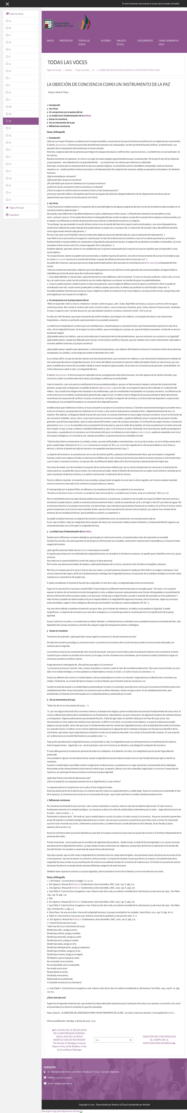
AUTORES (106, 40)
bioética (87, 115)
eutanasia (62, 144)
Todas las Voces (82, 70)
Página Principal (54, 70)
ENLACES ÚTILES (121, 42)
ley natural (61, 259)
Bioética (75, 884)
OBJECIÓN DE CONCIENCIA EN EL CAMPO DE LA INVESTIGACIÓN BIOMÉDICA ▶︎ (159, 1039)
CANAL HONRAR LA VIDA (169, 42)
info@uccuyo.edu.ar (63, 1083)
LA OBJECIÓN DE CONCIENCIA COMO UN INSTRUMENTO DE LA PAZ (129, 70)
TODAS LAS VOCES (84, 42)
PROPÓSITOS (66, 40)
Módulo (68, 70)
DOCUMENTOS (145, 40)
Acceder (175, 3)
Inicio (50, 40)
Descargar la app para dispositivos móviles (61, 1111)
